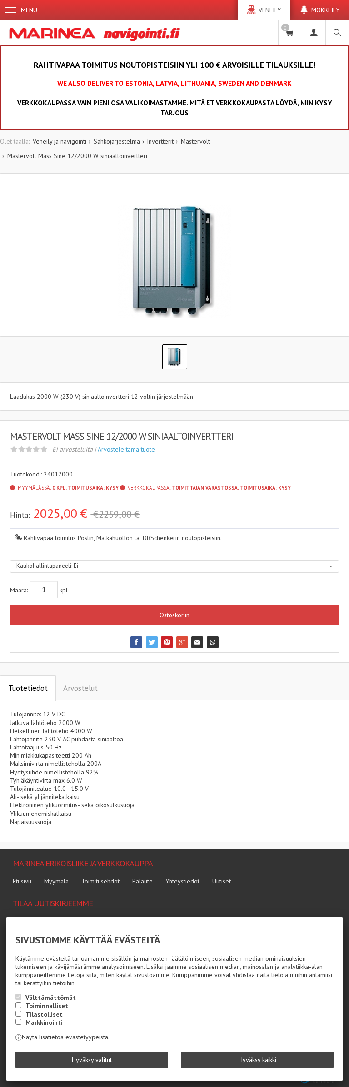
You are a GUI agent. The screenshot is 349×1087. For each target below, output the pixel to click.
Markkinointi (44, 1022)
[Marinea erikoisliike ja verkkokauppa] (96, 32)
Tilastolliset (44, 1014)
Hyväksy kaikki (257, 1060)
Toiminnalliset (46, 1006)
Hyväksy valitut (92, 1060)
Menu (29, 10)
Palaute (142, 881)
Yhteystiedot (182, 881)
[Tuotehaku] (337, 32)
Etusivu (22, 881)
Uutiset (221, 881)
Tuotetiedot (28, 688)
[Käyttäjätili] (313, 32)
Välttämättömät (50, 997)
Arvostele (126, 449)
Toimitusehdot (100, 881)
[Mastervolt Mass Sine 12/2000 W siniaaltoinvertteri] (174, 261)
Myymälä (56, 881)
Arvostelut (80, 688)
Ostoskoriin (174, 615)
